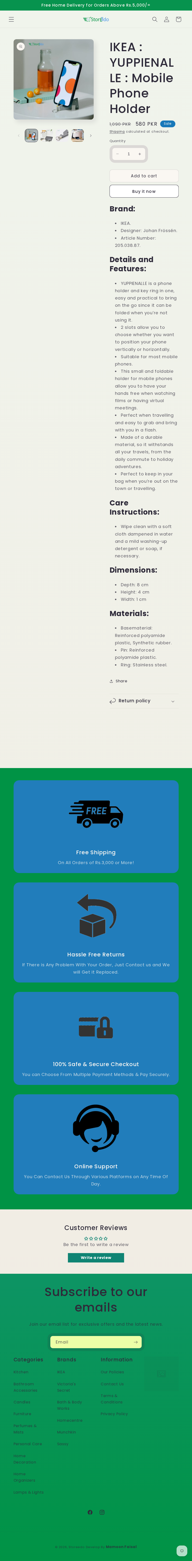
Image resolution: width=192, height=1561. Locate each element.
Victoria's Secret (66, 1387)
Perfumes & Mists (25, 1429)
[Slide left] (19, 135)
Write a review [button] (96, 1257)
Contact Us (112, 1384)
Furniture (22, 1414)
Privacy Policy (114, 1414)
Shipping (117, 131)
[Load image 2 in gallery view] (47, 135)
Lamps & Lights (29, 1492)
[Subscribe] (136, 1342)
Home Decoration (25, 1459)
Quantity (118, 140)
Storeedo (77, 1547)
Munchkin (66, 1432)
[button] (11, 19)
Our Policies (112, 1372)
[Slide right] (91, 135)
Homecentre (70, 1420)
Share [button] (121, 681)
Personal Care (28, 1444)
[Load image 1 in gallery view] (31, 135)
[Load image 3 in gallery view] (62, 135)
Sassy (62, 1444)
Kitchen (21, 1372)
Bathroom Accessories (26, 1387)
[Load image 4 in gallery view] (77, 135)
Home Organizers (24, 1477)
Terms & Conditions (112, 1399)
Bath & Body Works (69, 1405)
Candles (22, 1402)
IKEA (61, 1372)
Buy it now (144, 191)
